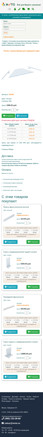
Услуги (29, 397)
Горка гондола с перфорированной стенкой (20, 342)
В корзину (9, 116)
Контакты (15, 401)
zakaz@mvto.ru (12, 423)
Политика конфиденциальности (12, 416)
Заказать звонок (29, 399)
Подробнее (11, 242)
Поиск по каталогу (15, 399)
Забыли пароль (8, 37)
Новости (36, 397)
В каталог (23, 116)
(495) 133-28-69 (13, 418)
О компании (6, 397)
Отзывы (4, 399)
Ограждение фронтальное (13, 297)
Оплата (22, 397)
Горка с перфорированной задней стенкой (20, 252)
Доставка (15, 397)
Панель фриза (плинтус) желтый (16, 207)
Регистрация (6, 401)
